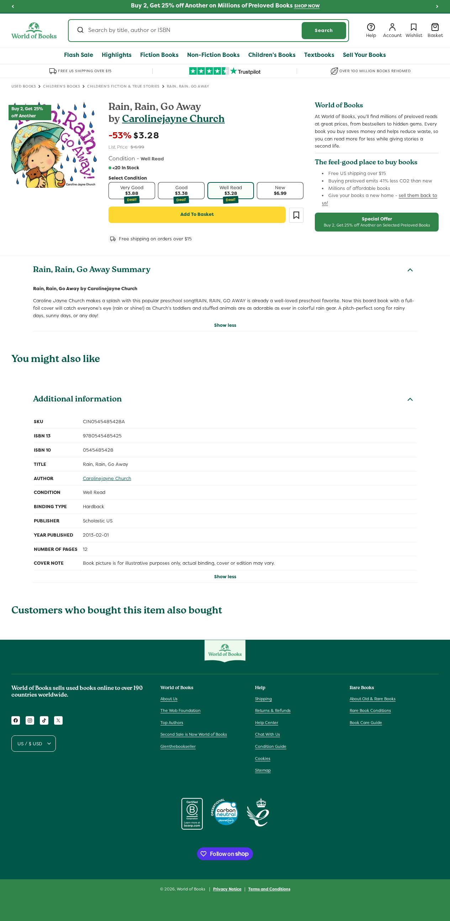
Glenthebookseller (178, 746)
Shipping (263, 698)
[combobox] (208, 30)
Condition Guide (270, 746)
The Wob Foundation (180, 710)
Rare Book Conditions (370, 710)
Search (324, 30)
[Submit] (80, 30)
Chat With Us (267, 734)
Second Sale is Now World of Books (193, 734)
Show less (225, 325)
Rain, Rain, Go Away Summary (91, 271)
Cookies (262, 758)
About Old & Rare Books (373, 698)
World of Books (191, 889)
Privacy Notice (227, 889)
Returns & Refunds (273, 710)
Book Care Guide (366, 722)
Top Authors (171, 722)
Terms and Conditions (269, 889)
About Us (169, 698)
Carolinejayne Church (173, 120)
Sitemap (263, 770)
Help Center (266, 722)
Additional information (77, 400)
